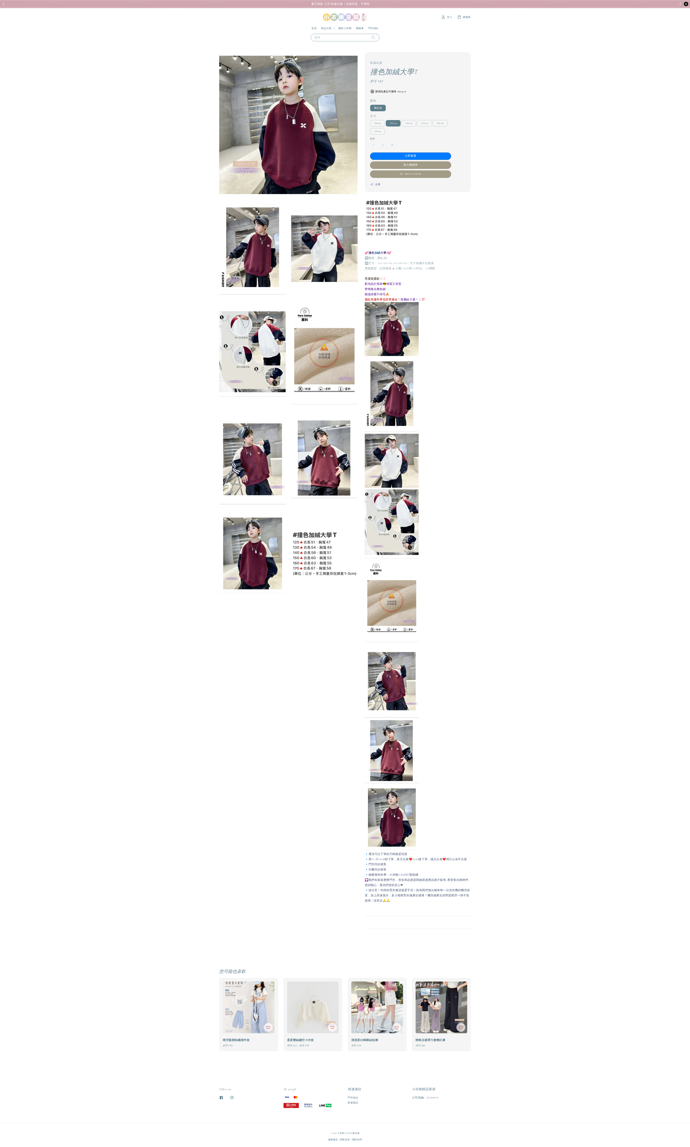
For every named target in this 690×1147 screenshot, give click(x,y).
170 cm (377, 131)
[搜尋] (373, 37)
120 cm (377, 123)
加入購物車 (410, 165)
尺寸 (373, 116)
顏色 (373, 101)
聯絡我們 (357, 1139)
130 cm (393, 123)
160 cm (440, 123)
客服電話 (353, 1102)
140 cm (408, 123)
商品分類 (326, 28)
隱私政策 (345, 1139)
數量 (372, 138)
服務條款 (333, 1139)
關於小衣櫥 (345, 28)
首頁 (314, 28)
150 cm (424, 123)
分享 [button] (377, 184)
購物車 (360, 28)
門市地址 (373, 28)
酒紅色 (378, 107)
